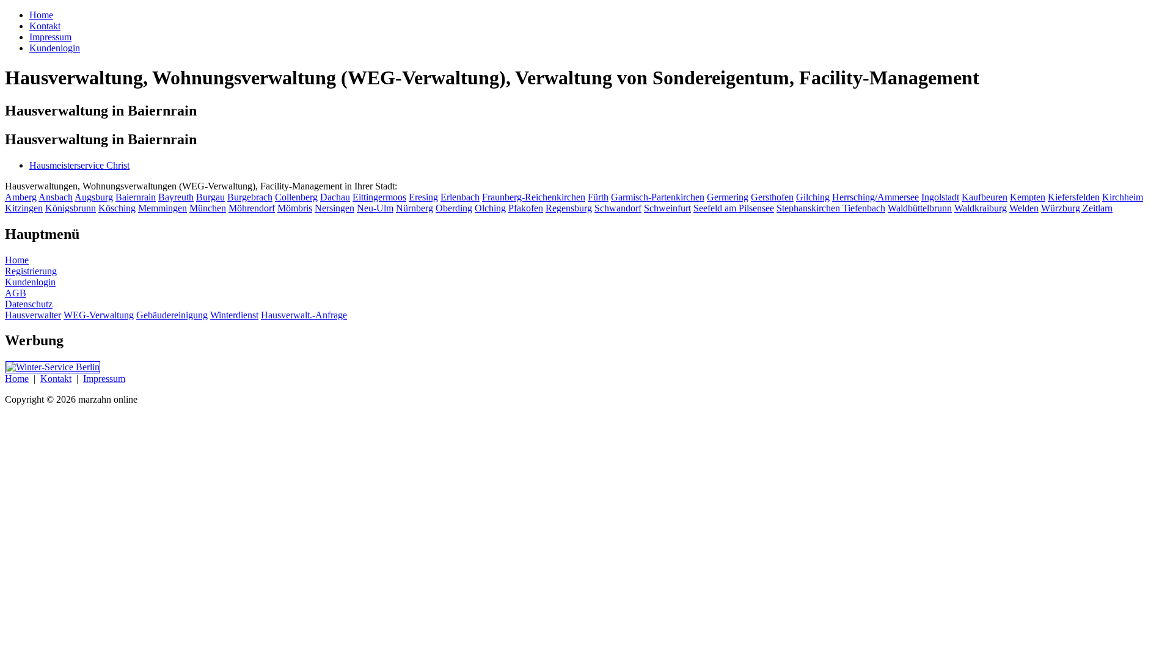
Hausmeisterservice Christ (79, 165)
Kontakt (55, 378)
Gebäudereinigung (172, 315)
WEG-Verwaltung (99, 315)
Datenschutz (29, 304)
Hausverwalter (33, 315)
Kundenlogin (30, 282)
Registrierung (31, 271)
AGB (15, 293)
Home (17, 260)
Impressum (104, 378)
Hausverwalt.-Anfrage (304, 315)
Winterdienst (234, 315)
